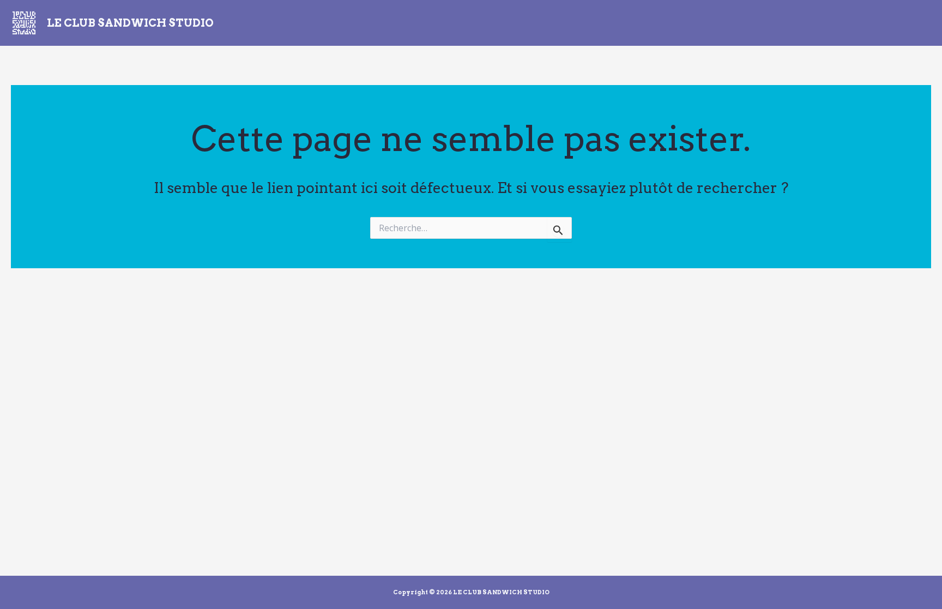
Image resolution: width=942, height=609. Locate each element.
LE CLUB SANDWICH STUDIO (130, 22)
